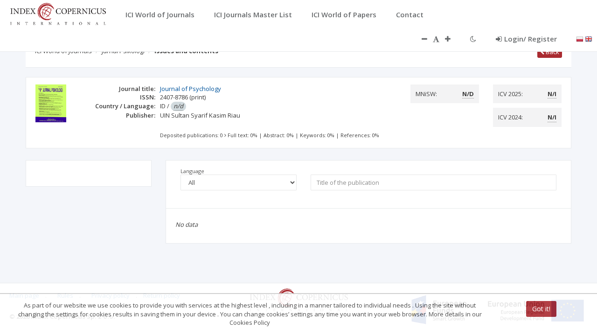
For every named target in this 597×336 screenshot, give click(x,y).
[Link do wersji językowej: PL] (579, 38)
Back (551, 52)
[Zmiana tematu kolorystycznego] (473, 39)
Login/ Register (530, 38)
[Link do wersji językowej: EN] (588, 38)
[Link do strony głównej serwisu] (58, 13)
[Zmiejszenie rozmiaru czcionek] (420, 39)
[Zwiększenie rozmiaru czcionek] (452, 39)
